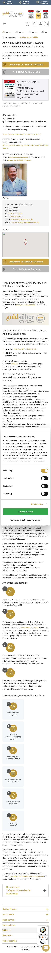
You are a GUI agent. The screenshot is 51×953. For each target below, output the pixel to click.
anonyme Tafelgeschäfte (25, 305)
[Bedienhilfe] (27, 23)
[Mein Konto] (40, 23)
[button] (25, 242)
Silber (36, 628)
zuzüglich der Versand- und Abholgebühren (27, 876)
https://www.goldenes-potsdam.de (25, 222)
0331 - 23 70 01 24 (15, 213)
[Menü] (47, 926)
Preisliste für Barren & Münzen (26, 72)
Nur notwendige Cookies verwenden (25, 520)
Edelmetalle (31, 349)
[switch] (42, 942)
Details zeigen (37, 504)
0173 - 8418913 (16, 216)
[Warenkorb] (46, 23)
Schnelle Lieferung (9, 2)
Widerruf (6, 930)
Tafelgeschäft (19, 349)
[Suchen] (34, 23)
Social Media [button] (8, 914)
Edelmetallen (25, 628)
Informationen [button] (8, 925)
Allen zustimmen (25, 512)
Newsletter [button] (7, 935)
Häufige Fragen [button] (9, 909)
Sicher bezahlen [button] (9, 941)
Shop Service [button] (8, 920)
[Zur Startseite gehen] (12, 14)
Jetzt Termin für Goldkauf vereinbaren (26, 64)
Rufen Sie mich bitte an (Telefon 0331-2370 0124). (21, 135)
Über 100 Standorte (26, 2)
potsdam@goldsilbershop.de (21, 219)
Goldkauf (14, 364)
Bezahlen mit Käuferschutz (44, 2)
